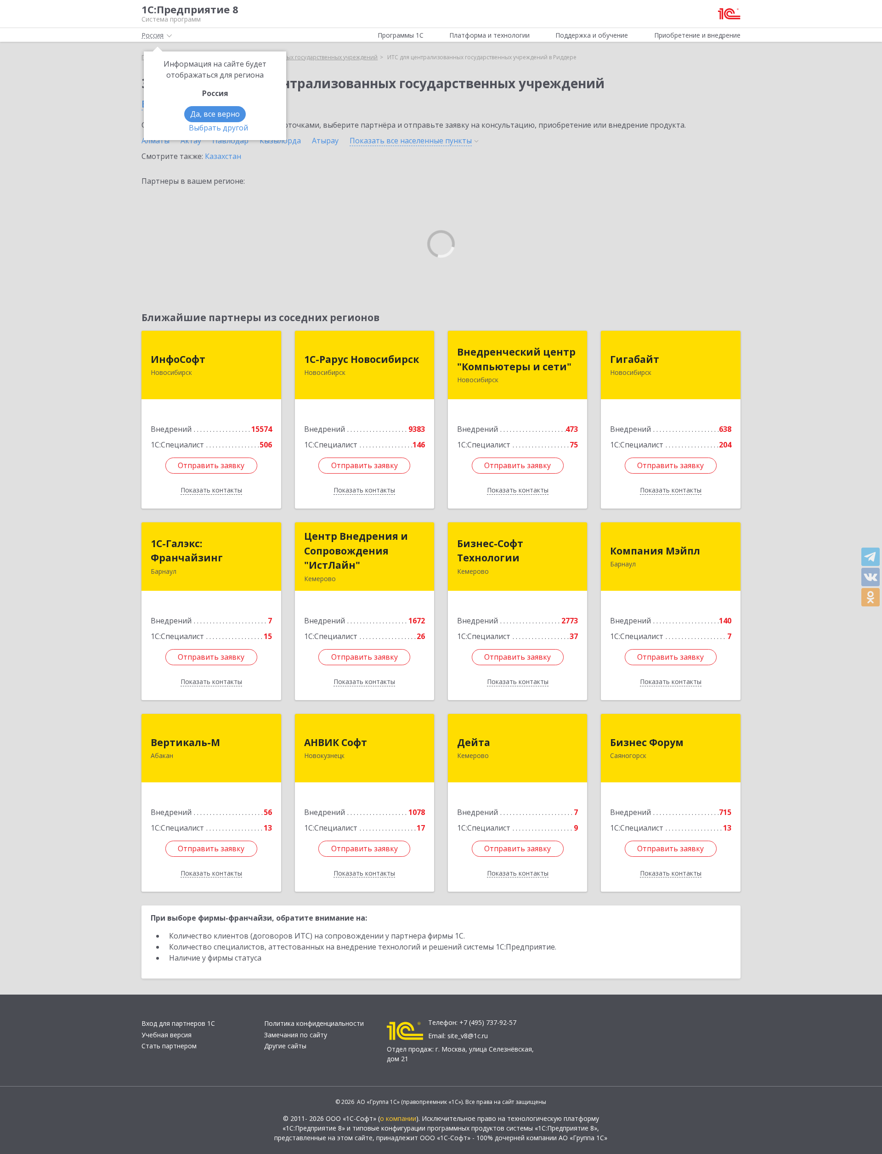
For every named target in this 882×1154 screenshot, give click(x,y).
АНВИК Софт (335, 742)
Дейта (473, 742)
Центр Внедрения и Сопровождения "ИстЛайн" (356, 550)
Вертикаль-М (185, 742)
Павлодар (230, 141)
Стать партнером (169, 1045)
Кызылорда (280, 141)
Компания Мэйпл (655, 550)
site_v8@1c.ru (467, 1035)
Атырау (325, 141)
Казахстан (223, 156)
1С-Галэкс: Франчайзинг (187, 551)
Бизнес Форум (647, 742)
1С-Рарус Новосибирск (361, 359)
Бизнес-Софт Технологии (490, 551)
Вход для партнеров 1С (178, 1023)
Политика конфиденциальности (314, 1023)
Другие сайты (285, 1045)
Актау (191, 141)
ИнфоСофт (178, 359)
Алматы (155, 141)
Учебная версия (166, 1034)
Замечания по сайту (295, 1034)
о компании (398, 1118)
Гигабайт (634, 359)
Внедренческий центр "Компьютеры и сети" (516, 359)
